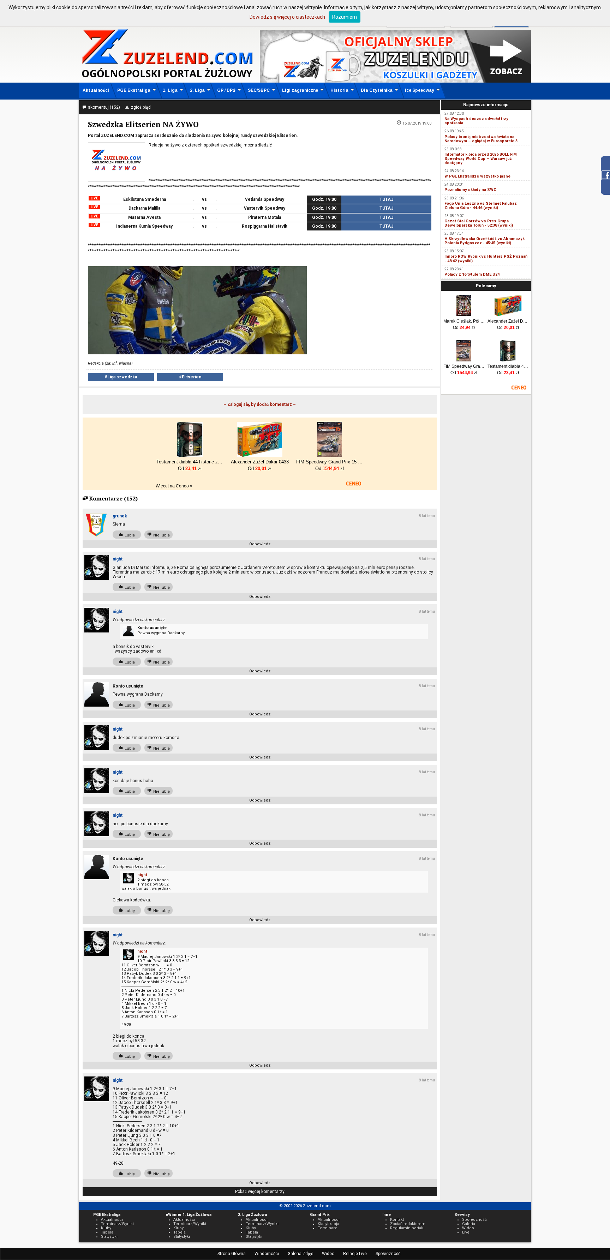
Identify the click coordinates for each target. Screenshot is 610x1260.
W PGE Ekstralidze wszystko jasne (477, 176)
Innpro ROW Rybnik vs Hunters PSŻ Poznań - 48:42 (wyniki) (485, 258)
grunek (120, 516)
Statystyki (109, 1236)
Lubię (128, 535)
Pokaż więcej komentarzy (260, 1191)
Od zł (464, 327)
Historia (339, 90)
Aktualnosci (329, 1219)
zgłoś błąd (140, 107)
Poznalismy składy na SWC (470, 189)
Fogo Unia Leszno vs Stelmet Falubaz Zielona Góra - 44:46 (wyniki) (480, 205)
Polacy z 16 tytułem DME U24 (472, 274)
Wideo (328, 1253)
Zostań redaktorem (407, 1224)
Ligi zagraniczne (300, 90)
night (117, 559)
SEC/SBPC (259, 90)
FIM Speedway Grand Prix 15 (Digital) (464, 366)
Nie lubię (160, 535)
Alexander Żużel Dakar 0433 (508, 321)
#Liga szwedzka (120, 376)
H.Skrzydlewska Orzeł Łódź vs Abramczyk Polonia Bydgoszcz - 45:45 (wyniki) (484, 240)
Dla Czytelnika (377, 90)
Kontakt (397, 1219)
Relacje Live (355, 1253)
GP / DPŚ (226, 90)
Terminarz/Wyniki (117, 1224)
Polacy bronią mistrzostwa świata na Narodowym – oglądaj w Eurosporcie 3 (481, 138)
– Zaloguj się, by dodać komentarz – (259, 404)
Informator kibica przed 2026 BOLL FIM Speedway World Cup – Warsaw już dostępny (480, 158)
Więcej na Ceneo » (174, 486)
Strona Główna (231, 1253)
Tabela (107, 1232)
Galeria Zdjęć (300, 1253)
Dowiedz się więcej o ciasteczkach (287, 17)
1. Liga (170, 90)
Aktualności (96, 90)
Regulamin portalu (407, 1228)
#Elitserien (190, 376)
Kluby (106, 1228)
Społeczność (388, 1253)
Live (466, 1232)
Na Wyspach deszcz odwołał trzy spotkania (476, 120)
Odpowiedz (259, 544)
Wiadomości (267, 1253)
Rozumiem (344, 17)
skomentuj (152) (103, 107)
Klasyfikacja (328, 1224)
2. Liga (197, 90)
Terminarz (327, 1228)
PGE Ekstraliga (133, 90)
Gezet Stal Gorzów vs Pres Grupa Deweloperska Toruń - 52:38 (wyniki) (478, 223)
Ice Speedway (419, 90)
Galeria (468, 1224)
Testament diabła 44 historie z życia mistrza (508, 366)
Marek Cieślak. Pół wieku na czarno (464, 321)
